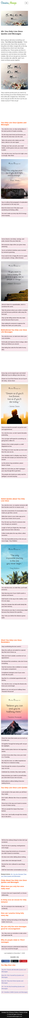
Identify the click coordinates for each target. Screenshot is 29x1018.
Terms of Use (23, 1012)
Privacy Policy (13, 1012)
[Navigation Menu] (26, 3)
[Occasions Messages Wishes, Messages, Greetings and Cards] (9, 3)
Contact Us (5, 1012)
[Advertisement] (14, 112)
